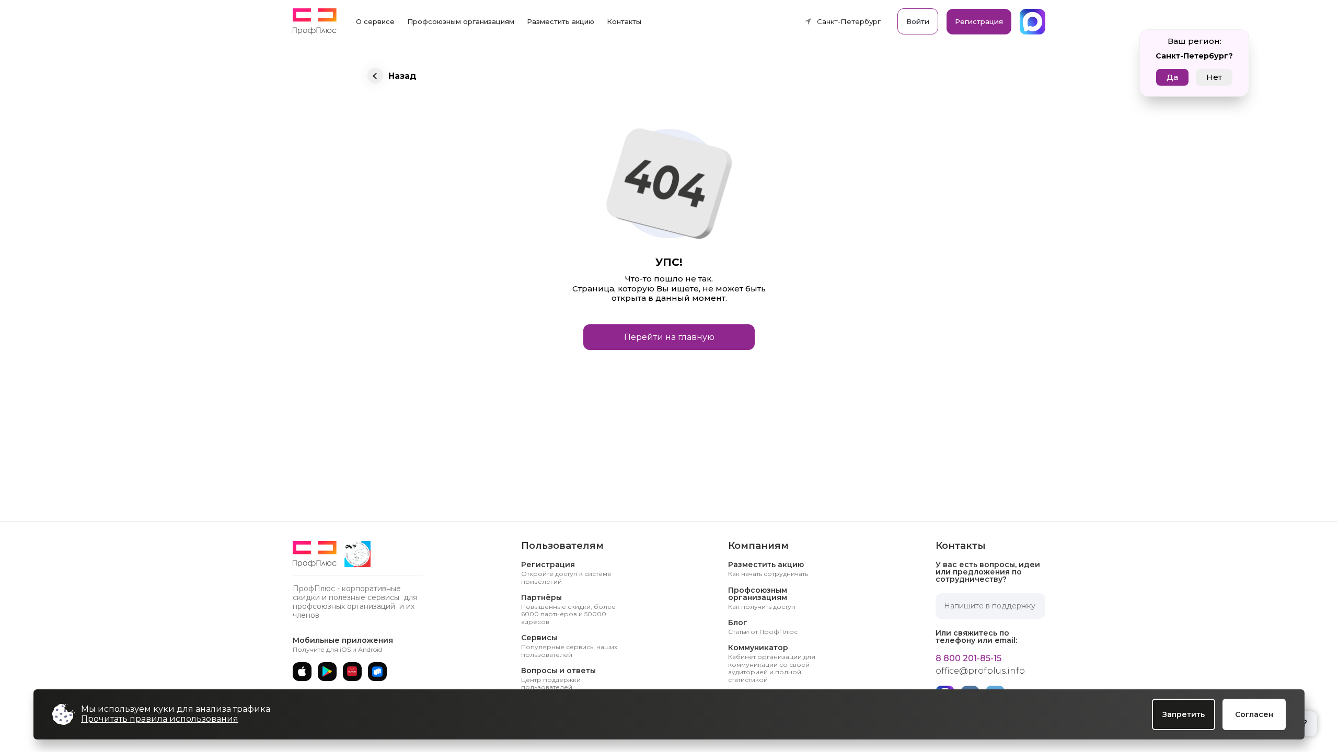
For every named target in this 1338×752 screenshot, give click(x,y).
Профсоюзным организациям (460, 21)
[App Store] (302, 671)
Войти (917, 21)
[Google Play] (327, 671)
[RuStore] (377, 671)
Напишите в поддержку (989, 605)
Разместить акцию (560, 21)
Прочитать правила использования (159, 719)
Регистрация (979, 21)
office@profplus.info (980, 671)
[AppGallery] (352, 671)
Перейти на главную (669, 337)
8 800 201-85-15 (968, 658)
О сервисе (375, 21)
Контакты (624, 21)
